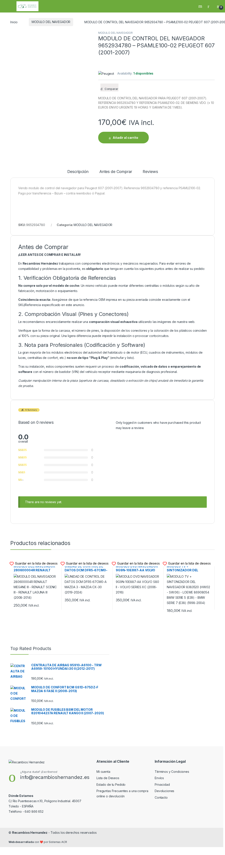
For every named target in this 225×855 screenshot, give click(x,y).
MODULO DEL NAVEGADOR (51, 22)
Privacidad (162, 784)
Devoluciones (164, 791)
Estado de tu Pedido (110, 784)
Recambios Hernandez (29, 832)
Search (200, 6)
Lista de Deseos (107, 778)
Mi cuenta (103, 771)
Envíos (159, 778)
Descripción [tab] (78, 172)
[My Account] (210, 6)
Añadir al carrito (125, 137)
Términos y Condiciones (172, 771)
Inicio (14, 22)
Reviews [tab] (150, 172)
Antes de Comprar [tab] (115, 172)
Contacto (161, 797)
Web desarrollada (21, 842)
